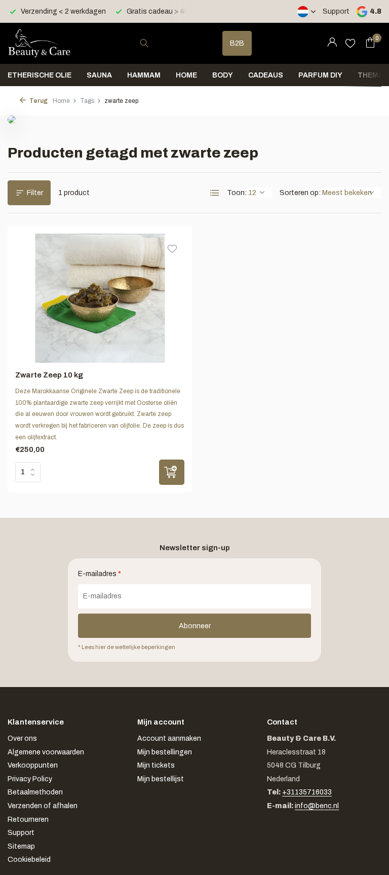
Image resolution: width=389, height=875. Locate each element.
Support (336, 11)
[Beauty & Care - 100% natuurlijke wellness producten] (39, 43)
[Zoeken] (144, 43)
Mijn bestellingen (164, 752)
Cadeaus (265, 75)
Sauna (99, 75)
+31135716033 (307, 792)
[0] (367, 43)
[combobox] (153, 43)
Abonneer (195, 626)
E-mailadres (99, 574)
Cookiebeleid (29, 859)
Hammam (144, 75)
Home (186, 75)
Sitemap (21, 846)
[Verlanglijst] (350, 43)
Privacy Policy (30, 779)
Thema (370, 75)
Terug (38, 100)
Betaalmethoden (35, 792)
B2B (237, 43)
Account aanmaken (169, 738)
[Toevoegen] (171, 472)
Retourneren (28, 819)
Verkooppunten (33, 765)
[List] (214, 193)
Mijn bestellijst (160, 779)
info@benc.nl (317, 806)
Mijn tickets (156, 765)
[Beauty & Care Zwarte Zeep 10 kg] (100, 298)
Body (222, 75)
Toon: (237, 193)
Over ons (22, 738)
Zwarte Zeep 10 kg (49, 375)
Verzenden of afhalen (42, 806)
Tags (87, 100)
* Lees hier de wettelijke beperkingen (126, 647)
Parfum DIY (320, 75)
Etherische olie (39, 75)
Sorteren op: (300, 193)
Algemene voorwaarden (46, 752)
